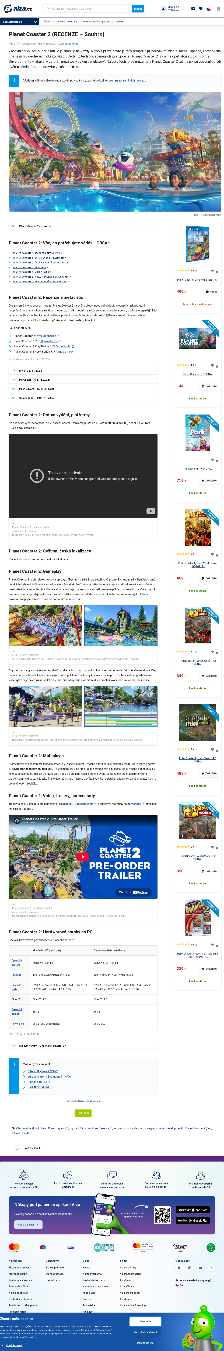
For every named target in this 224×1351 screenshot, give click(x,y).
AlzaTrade (126, 1299)
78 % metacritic (61, 346)
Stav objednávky (55, 1267)
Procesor (17, 974)
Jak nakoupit (53, 1280)
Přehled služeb (17, 1311)
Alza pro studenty (130, 1292)
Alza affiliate (127, 1286)
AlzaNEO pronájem (131, 1273)
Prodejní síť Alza (18, 1286)
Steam (20, 1034)
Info (12, 43)
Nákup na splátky (18, 1292)
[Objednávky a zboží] (193, 9)
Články (47, 21)
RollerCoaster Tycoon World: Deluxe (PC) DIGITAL (197, 565)
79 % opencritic (46, 336)
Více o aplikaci (25, 1224)
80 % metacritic (49, 341)
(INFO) (43, 1071)
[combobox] (88, 8)
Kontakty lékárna (92, 1273)
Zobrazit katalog (12, 22)
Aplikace (88, 1311)
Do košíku (211, 386)
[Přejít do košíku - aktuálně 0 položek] (218, 9)
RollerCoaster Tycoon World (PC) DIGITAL (198, 662)
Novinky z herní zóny (67, 21)
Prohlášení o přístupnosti (23, 1305)
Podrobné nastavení (145, 1332)
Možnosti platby (18, 1273)
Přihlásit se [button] (173, 10)
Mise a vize (89, 1292)
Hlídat (213, 291)
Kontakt (87, 1267)
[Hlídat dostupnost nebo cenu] (217, 271)
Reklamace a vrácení (21, 1280)
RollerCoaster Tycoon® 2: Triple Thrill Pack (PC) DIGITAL (197, 955)
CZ (181, 1284)
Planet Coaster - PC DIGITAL (198, 374)
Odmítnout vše (145, 1343)
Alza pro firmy (128, 1267)
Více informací (14, 1345)
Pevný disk (18, 1023)
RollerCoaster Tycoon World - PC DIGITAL (198, 858)
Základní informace (94, 1280)
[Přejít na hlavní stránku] (18, 8)
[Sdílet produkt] (17, 1148)
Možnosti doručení (19, 1267)
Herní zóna (83, 1113)
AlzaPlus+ (125, 1280)
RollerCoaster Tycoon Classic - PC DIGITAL (197, 760)
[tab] (83, 226)
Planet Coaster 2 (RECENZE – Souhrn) (103, 21)
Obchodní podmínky (20, 1299)
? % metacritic (62, 351)
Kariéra (87, 1299)
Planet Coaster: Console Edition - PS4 (197, 279)
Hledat (138, 8)
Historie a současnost (95, 1286)
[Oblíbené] (201, 9)
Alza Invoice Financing (133, 1305)
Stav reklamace (55, 1273)
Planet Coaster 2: (36, 253)
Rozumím (145, 1321)
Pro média (89, 1305)
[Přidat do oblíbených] (212, 271)
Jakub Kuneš (71, 43)
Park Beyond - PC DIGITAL (198, 468)
